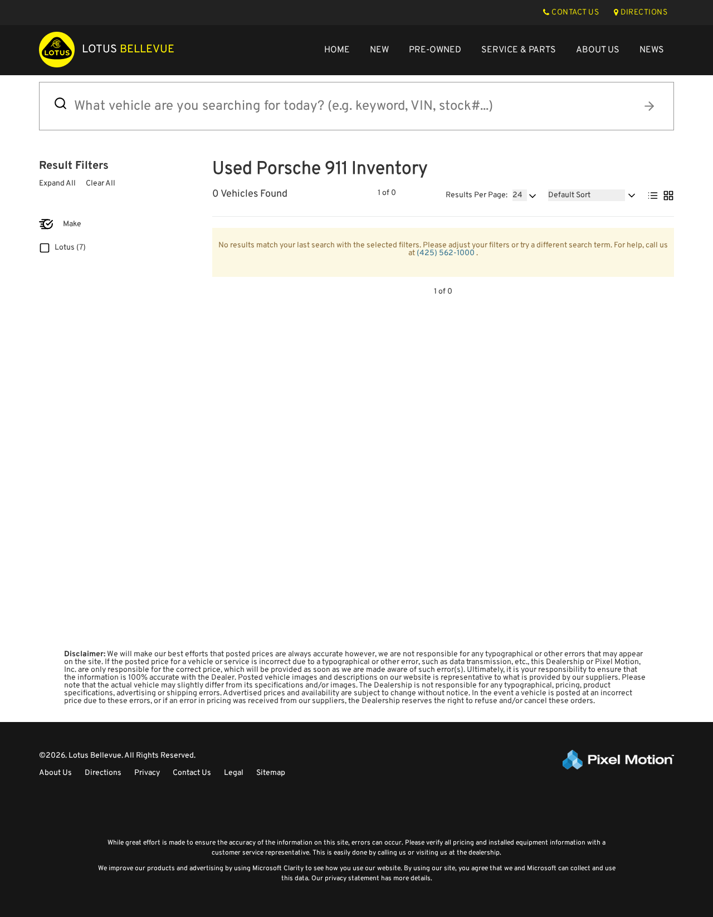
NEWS (651, 50)
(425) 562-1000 (446, 253)
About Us (55, 773)
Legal (233, 773)
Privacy (147, 773)
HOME (337, 50)
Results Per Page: (476, 195)
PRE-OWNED (435, 50)
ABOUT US (597, 50)
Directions (103, 773)
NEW (379, 50)
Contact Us (192, 773)
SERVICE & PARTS (518, 50)
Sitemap (270, 773)
